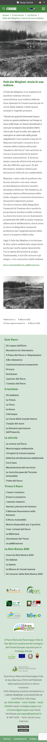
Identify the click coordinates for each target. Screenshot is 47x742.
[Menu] (43, 9)
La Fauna (11, 399)
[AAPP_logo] (23, 627)
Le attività (11, 437)
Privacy (10, 369)
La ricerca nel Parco (16, 443)
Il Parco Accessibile (16, 519)
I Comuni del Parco (16, 383)
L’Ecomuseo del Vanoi (17, 538)
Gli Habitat (11, 559)
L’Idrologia (11, 414)
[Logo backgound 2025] (11, 8)
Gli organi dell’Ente (16, 345)
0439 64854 (14, 702)
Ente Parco (11, 339)
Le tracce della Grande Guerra (21, 418)
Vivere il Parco (14, 486)
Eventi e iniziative (16, 497)
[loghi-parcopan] (32, 8)
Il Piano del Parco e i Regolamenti (23, 355)
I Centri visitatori (15, 492)
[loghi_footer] (23, 656)
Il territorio (11, 389)
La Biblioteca (12, 533)
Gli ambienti (12, 395)
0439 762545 (28, 702)
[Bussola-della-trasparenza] (13, 603)
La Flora (10, 404)
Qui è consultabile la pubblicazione (21, 265)
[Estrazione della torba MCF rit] (23, 292)
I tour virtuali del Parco (18, 529)
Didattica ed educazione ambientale (24, 458)
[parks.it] (13, 590)
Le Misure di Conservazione (20, 569)
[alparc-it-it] (34, 590)
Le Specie (11, 564)
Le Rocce (10, 409)
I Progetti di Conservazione (20, 453)
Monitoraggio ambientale (19, 448)
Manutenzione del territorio (20, 467)
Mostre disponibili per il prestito (23, 524)
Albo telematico (14, 359)
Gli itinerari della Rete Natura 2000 (24, 573)
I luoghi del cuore (15, 423)
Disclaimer (11, 374)
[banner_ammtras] (34, 603)
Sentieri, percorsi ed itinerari (21, 506)
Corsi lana (11, 462)
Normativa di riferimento (19, 350)
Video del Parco (14, 480)
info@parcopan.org (30, 706)
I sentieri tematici (15, 501)
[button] (42, 2)
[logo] (13, 615)
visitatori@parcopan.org (20, 709)
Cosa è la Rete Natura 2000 (20, 555)
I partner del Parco (16, 378)
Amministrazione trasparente (22, 364)
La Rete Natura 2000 (17, 549)
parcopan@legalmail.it (29, 713)
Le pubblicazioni (14, 543)
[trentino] (34, 615)
